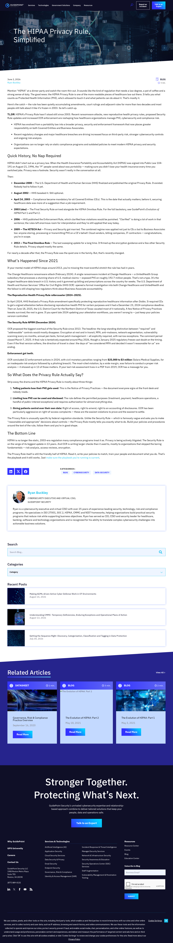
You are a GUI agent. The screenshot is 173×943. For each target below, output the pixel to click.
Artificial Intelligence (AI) (56, 847)
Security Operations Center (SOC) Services (96, 865)
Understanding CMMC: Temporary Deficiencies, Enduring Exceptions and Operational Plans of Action (78, 615)
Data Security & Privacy (54, 859)
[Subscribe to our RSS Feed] (31, 888)
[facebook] (19, 889)
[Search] (161, 552)
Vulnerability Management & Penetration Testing (99, 876)
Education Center (131, 858)
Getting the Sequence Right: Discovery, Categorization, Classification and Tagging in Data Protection (78, 635)
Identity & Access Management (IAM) (61, 876)
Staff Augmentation (90, 871)
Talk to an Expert (86, 823)
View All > (160, 672)
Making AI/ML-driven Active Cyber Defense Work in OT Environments (63, 593)
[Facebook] (25, 471)
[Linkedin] (10, 471)
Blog (126, 854)
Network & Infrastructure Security (96, 855)
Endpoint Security (52, 868)
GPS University (15, 848)
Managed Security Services (93, 851)
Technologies (43, 5)
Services (31, 5)
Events (127, 850)
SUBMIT (131, 896)
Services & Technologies (57, 841)
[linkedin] (8, 889)
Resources (88, 5)
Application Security (53, 851)
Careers (11, 855)
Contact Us (12, 862)
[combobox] (81, 552)
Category (14, 572)
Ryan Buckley (38, 492)
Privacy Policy (74, 939)
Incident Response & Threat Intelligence (99, 847)
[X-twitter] (18, 471)
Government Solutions (61, 5)
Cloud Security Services (55, 855)
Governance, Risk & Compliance (58, 872)
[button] (131, 5)
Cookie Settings (155, 921)
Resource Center (131, 846)
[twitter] (14, 889)
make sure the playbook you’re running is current (72, 457)
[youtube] (25, 889)
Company (77, 5)
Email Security (51, 863)
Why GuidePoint (15, 841)
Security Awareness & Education (95, 859)
